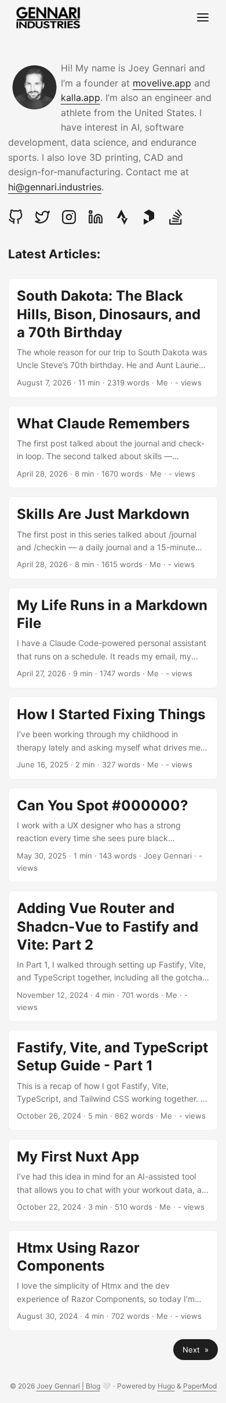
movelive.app (162, 83)
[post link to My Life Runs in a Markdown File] (113, 638)
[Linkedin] (95, 217)
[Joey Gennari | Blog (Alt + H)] (48, 18)
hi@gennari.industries (54, 187)
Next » (196, 1349)
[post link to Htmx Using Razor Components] (113, 1280)
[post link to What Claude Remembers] (113, 447)
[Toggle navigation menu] (203, 18)
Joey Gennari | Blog (68, 1386)
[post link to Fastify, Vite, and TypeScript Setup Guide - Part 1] (113, 1080)
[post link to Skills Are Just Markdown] (113, 538)
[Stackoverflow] (175, 217)
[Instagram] (69, 217)
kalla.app (80, 97)
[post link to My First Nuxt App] (113, 1180)
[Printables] (149, 217)
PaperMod (200, 1386)
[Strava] (122, 217)
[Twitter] (42, 217)
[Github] (18, 217)
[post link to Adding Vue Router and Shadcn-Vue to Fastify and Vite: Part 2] (113, 956)
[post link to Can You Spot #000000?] (113, 835)
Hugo (166, 1386)
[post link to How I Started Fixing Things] (113, 738)
